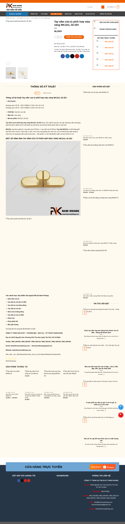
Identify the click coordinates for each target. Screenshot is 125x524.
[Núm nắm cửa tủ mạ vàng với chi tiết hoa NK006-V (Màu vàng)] (33, 380)
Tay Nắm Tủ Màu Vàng (83, 51)
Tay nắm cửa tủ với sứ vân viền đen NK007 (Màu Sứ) (71, 395)
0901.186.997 (109, 66)
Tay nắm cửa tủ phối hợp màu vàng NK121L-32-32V (44, 98)
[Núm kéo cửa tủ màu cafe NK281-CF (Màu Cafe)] (101, 112)
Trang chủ (10, 18)
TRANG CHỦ (34, 14)
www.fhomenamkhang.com (22, 350)
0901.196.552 (109, 60)
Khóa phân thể (13, 321)
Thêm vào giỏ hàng (74, 37)
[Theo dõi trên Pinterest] (25, 480)
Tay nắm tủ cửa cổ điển (16, 315)
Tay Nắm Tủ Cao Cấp (81, 49)
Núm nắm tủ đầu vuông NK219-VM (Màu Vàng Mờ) (98, 296)
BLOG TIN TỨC (90, 14)
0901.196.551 (109, 54)
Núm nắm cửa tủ (13, 299)
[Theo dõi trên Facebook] (18, 480)
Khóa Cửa (68, 14)
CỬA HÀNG (44, 14)
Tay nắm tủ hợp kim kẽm (69, 51)
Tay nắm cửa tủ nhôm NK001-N (12, 395)
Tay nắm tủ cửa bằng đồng (17, 305)
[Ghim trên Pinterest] (77, 56)
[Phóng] (8, 63)
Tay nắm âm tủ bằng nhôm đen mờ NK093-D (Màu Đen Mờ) (100, 190)
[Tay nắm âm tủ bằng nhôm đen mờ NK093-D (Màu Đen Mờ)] (101, 165)
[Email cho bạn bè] (72, 56)
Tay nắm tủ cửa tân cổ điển (17, 302)
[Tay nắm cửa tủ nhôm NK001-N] (14, 380)
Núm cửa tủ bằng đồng (16, 312)
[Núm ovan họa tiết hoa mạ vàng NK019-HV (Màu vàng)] (52, 380)
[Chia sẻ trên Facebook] (63, 56)
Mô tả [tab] (37, 93)
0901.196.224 (109, 47)
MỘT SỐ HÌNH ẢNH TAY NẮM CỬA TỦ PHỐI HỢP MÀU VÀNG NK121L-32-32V (39, 138)
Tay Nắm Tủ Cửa (56, 14)
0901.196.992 (109, 41)
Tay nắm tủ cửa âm (14, 308)
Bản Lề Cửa (79, 14)
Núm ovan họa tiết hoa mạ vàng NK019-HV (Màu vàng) (52, 395)
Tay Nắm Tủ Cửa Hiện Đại (40, 18)
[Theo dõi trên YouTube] (28, 480)
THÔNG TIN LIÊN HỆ (106, 14)
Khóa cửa (11, 318)
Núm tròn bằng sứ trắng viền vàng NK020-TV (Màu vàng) (99, 243)
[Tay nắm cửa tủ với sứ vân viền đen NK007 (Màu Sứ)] (72, 380)
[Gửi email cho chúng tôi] (22, 480)
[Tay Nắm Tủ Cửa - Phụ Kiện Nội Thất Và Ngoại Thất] (15, 7)
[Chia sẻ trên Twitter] (67, 56)
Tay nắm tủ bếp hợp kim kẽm (67, 49)
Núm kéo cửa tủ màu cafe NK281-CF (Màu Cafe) (97, 137)
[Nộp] (102, 7)
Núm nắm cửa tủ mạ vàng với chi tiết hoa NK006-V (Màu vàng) (33, 395)
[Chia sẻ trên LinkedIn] (82, 56)
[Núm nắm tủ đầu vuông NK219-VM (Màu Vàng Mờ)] (101, 271)
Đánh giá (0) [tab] (47, 93)
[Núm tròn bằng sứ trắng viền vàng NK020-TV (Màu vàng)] (101, 218)
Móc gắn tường (13, 324)
